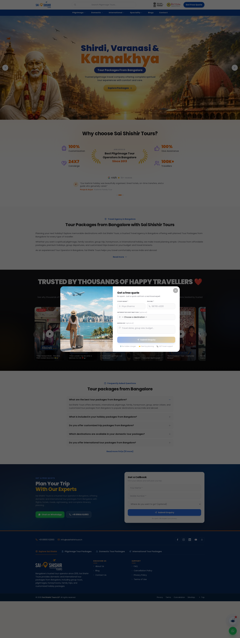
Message (125, 323)
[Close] (175, 290)
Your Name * (122, 301)
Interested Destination (132, 312)
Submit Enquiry (147, 339)
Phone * (150, 301)
